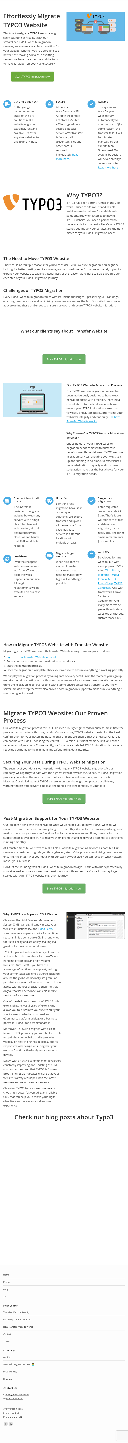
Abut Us (7, 1357)
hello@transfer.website (17, 1394)
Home (6, 1274)
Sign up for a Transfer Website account (31, 657)
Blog (5, 1289)
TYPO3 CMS (45, 929)
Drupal (115, 575)
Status (6, 1341)
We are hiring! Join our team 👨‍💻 (18, 1364)
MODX (112, 579)
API (4, 1296)
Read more (17, 1240)
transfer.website (14, 1398)
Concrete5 (104, 588)
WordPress (112, 570)
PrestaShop (105, 583)
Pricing (6, 1281)
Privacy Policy (10, 1371)
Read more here (108, 167)
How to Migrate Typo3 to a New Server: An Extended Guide (54, 1211)
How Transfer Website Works (18, 1326)
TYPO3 (118, 583)
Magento (104, 575)
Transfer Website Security (16, 1312)
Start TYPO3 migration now (32, 76)
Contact (7, 1334)
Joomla (102, 579)
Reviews (7, 1378)
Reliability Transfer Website (17, 1319)
